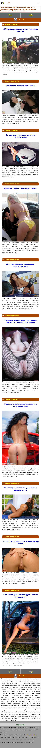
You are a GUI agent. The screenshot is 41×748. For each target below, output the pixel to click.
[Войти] (9, 3)
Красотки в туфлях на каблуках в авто (20, 188)
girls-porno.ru (31, 734)
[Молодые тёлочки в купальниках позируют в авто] (20, 284)
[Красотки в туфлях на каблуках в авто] (20, 217)
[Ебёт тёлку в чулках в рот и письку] (20, 102)
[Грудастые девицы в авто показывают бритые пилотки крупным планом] (20, 354)
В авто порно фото (12, 24)
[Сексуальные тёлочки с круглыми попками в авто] (20, 154)
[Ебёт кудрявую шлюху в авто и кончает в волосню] (20, 49)
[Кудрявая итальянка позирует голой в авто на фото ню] (20, 438)
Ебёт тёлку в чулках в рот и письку (20, 86)
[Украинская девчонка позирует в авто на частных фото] (20, 627)
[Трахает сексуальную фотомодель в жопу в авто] (20, 560)
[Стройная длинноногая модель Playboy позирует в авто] (20, 506)
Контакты (20, 725)
